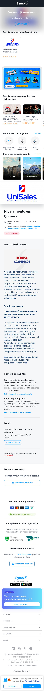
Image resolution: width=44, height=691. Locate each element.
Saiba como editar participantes (17, 412)
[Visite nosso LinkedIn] (13, 648)
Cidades (6, 614)
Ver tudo (38, 133)
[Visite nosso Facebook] (30, 648)
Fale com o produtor (24, 483)
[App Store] (15, 584)
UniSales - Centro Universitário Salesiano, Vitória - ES (23, 227)
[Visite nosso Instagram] (19, 648)
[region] (22, 683)
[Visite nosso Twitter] (24, 648)
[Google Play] (26, 584)
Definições (12, 686)
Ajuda (5, 640)
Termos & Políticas (32, 681)
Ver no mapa (14, 442)
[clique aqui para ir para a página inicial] (22, 3)
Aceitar (32, 686)
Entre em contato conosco (28, 665)
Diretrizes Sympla (20, 671)
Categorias (7, 621)
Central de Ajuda (24, 554)
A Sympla (7, 633)
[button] (7, 680)
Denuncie (8, 456)
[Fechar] (41, 678)
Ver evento (22, 24)
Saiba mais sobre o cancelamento (18, 394)
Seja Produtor (9, 627)
